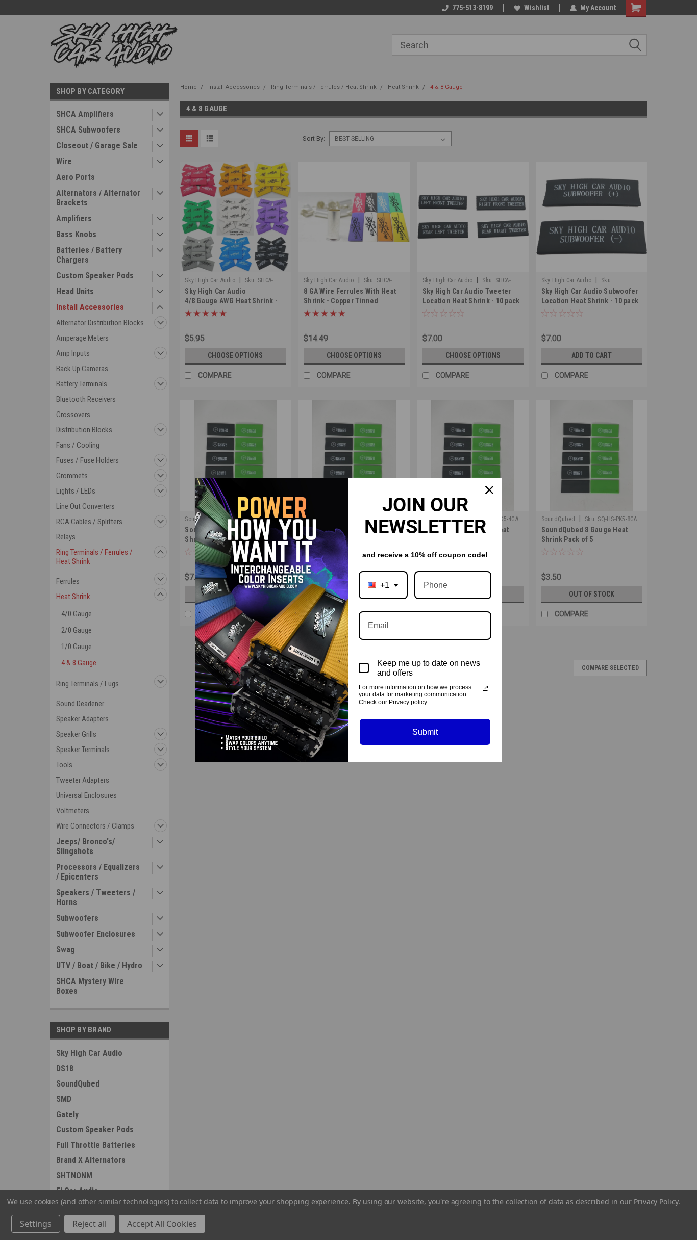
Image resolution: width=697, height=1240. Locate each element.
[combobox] (383, 585)
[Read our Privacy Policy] (485, 688)
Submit (425, 732)
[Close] (489, 490)
